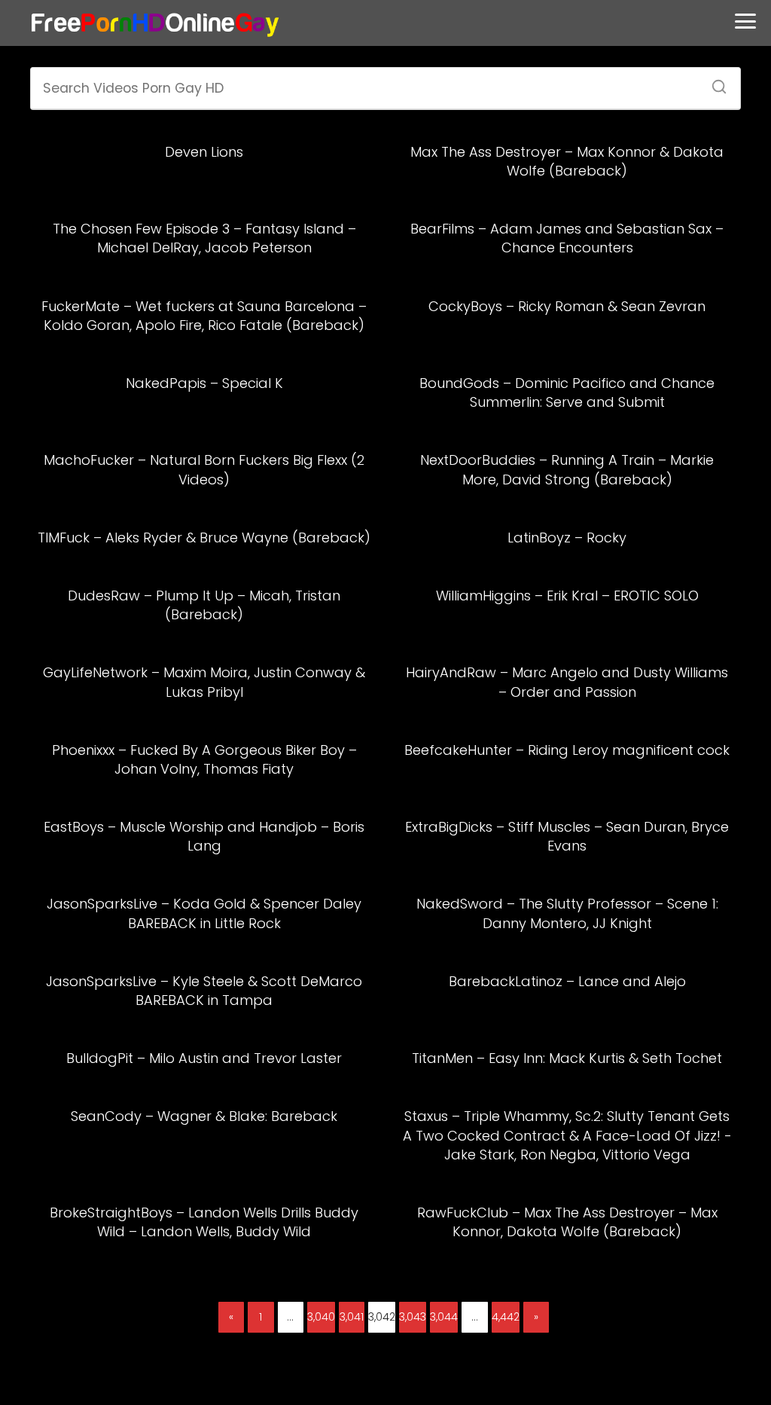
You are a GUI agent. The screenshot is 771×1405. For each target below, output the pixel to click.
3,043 (412, 1316)
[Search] (714, 82)
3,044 (444, 1316)
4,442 (506, 1316)
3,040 (321, 1316)
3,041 (352, 1316)
